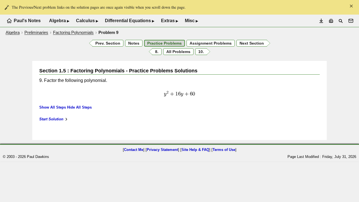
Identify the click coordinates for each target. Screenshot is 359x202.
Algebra (59, 20)
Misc (191, 20)
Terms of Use (224, 150)
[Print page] (331, 21)
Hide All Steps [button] (79, 107)
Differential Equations (129, 20)
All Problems (178, 51)
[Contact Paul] (351, 21)
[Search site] (340, 21)
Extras (169, 20)
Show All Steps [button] (52, 107)
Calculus (87, 20)
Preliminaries (36, 32)
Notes (133, 43)
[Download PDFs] (321, 21)
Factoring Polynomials (73, 32)
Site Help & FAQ (195, 150)
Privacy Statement (162, 150)
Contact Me (133, 150)
